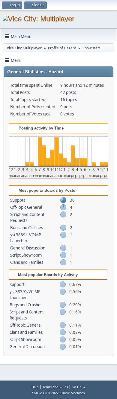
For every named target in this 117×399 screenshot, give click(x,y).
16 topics (68, 99)
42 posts (68, 92)
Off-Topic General (26, 207)
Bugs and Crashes (26, 227)
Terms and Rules (55, 387)
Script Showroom (26, 255)
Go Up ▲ (79, 387)
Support (17, 200)
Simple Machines (72, 393)
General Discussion (27, 248)
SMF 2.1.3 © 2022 (45, 393)
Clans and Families (26, 262)
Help (35, 387)
